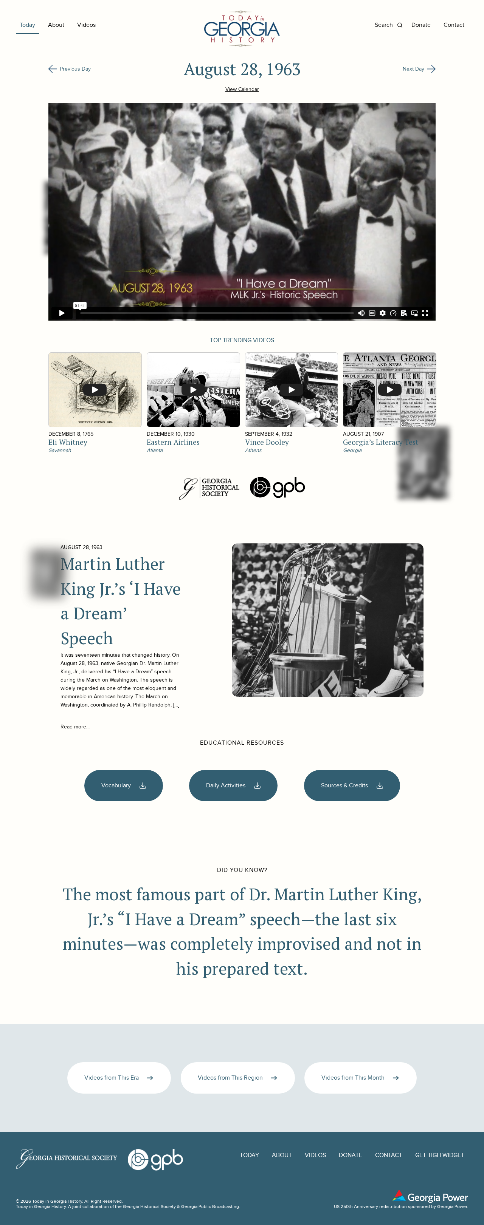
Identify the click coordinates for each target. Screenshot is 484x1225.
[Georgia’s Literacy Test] (389, 389)
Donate (421, 25)
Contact (454, 25)
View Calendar (242, 89)
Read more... (75, 727)
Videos (86, 25)
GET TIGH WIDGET (439, 1155)
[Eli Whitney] (94, 389)
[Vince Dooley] (291, 389)
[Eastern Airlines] (193, 389)
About (56, 25)
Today (27, 25)
